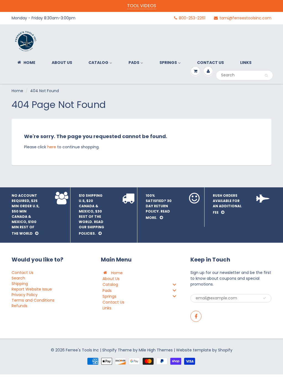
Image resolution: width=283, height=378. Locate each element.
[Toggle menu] (174, 284)
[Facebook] (195, 316)
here (51, 147)
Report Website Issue (32, 289)
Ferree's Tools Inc (82, 350)
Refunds (19, 306)
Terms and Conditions (33, 300)
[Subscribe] (264, 298)
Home (17, 91)
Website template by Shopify (204, 350)
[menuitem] (26, 62)
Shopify (109, 350)
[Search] (266, 75)
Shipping (20, 283)
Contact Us (22, 272)
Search (18, 278)
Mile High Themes (156, 350)
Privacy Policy (25, 294)
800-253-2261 (192, 18)
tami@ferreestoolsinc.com (245, 18)
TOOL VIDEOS (141, 5)
